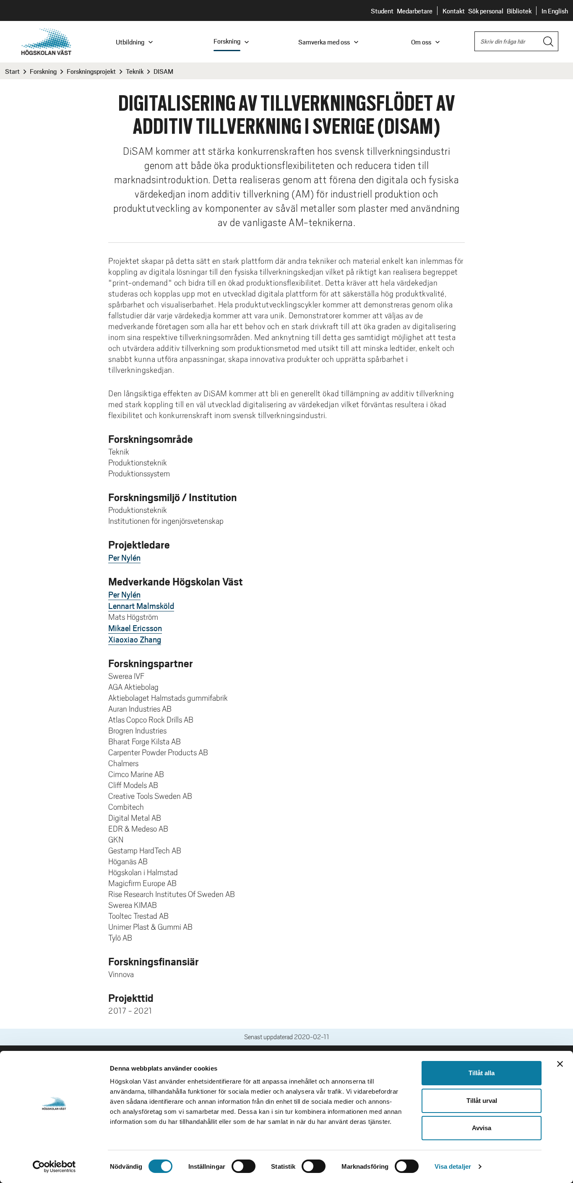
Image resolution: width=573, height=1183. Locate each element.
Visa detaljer (453, 1166)
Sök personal (485, 10)
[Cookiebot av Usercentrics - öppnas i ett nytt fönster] (54, 1166)
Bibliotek (519, 10)
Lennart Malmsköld (141, 605)
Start (12, 71)
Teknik (134, 71)
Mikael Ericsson (135, 627)
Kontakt (454, 10)
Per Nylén (124, 557)
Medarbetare (414, 10)
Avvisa (481, 1127)
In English (555, 10)
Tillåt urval (481, 1100)
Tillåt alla (482, 1072)
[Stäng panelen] (560, 1064)
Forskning (43, 71)
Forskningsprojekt (91, 71)
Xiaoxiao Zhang (134, 639)
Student (382, 10)
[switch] (243, 1166)
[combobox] (516, 41)
